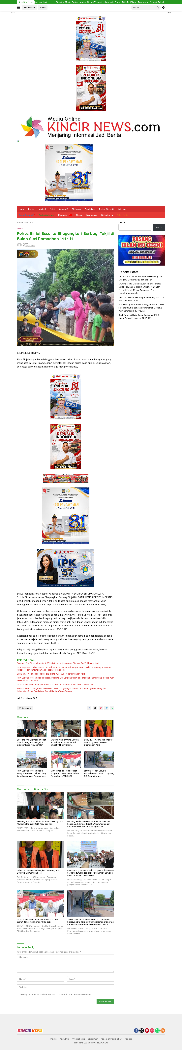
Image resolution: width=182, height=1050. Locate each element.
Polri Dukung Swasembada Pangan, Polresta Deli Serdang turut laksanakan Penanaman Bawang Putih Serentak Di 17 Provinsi (65, 679)
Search (121, 222)
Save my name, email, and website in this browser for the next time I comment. (56, 994)
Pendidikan (90, 209)
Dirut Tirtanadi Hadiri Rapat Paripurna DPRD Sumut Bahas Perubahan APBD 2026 (55, 684)
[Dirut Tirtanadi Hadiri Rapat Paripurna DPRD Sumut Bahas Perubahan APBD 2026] (66, 759)
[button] (158, 7)
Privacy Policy (78, 1039)
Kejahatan (63, 215)
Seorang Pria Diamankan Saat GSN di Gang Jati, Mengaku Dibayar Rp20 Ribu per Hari (58, 663)
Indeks (43, 7)
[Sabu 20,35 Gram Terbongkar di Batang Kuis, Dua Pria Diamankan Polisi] (99, 728)
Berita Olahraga (46, 215)
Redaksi (128, 1039)
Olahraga (76, 209)
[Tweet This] (95, 708)
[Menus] (19, 7)
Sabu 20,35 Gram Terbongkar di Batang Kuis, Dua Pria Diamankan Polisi (51, 674)
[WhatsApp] (157, 1030)
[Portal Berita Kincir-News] (91, 127)
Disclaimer (93, 1039)
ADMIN (25, 244)
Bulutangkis (91, 215)
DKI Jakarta (107, 215)
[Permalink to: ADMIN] (19, 244)
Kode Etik (64, 1039)
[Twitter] (141, 1030)
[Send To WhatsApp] (112, 708)
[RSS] (162, 1030)
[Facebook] (136, 1030)
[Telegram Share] (106, 708)
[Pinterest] (147, 1030)
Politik (52, 209)
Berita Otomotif (106, 209)
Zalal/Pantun (123, 215)
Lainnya (122, 209)
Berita (31, 209)
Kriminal (42, 209)
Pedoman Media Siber (111, 1039)
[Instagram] (152, 1030)
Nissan (79, 215)
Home (21, 209)
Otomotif (63, 209)
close (13, 12)
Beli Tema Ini (29, 7)
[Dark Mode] (163, 7)
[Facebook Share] (89, 708)
